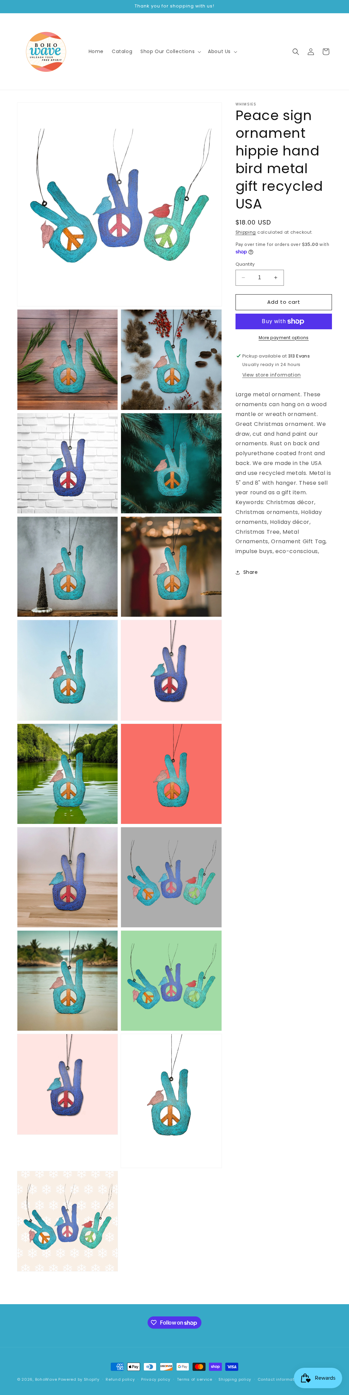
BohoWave (46, 1379)
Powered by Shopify (79, 1379)
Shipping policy (234, 1379)
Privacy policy (155, 1379)
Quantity (245, 264)
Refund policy (120, 1379)
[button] (170, 51)
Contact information (279, 1379)
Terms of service (194, 1379)
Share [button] (250, 572)
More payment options (284, 338)
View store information (271, 374)
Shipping (246, 232)
